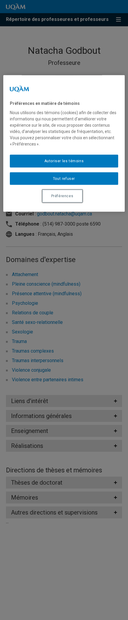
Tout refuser (64, 178)
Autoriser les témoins (64, 161)
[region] (64, 143)
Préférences (62, 196)
